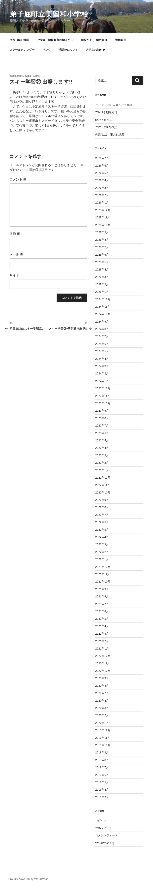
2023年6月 (102, 433)
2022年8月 (102, 507)
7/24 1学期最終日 (106, 112)
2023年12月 (102, 388)
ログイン (100, 820)
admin (36, 76)
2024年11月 (102, 306)
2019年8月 (102, 760)
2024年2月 (102, 373)
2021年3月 (102, 633)
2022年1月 (102, 559)
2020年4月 (102, 700)
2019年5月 (102, 782)
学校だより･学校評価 (94, 40)
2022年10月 (102, 492)
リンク (46, 49)
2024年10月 (102, 314)
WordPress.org (104, 842)
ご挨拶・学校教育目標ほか (53, 40)
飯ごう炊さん (103, 119)
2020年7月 (102, 693)
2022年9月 (102, 499)
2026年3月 (102, 187)
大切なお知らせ (95, 49)
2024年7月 (102, 336)
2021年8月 (102, 596)
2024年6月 (102, 343)
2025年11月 (102, 217)
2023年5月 (102, 440)
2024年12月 (102, 299)
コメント (18, 179)
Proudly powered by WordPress (28, 878)
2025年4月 (102, 269)
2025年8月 (102, 239)
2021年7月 (102, 604)
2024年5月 (102, 351)
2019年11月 (102, 737)
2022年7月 (102, 514)
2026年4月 (102, 180)
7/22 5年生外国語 (106, 127)
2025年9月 (102, 232)
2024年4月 (102, 358)
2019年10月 (102, 745)
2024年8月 (102, 329)
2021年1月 (102, 648)
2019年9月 (102, 752)
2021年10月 (102, 581)
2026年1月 (102, 202)
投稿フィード (103, 828)
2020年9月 (102, 678)
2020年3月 (102, 708)
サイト (14, 275)
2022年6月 (102, 522)
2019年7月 (102, 767)
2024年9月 (102, 321)
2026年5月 (102, 172)
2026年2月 (102, 195)
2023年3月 (102, 455)
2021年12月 (102, 566)
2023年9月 (102, 410)
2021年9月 (102, 589)
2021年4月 (102, 626)
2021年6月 (102, 611)
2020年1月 (102, 722)
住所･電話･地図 (19, 40)
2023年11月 (102, 395)
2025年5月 (102, 262)
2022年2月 (102, 552)
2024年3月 (102, 366)
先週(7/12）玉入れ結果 (109, 134)
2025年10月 (102, 225)
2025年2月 (102, 284)
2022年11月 (102, 485)
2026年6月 (102, 165)
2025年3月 (102, 276)
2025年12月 (102, 210)
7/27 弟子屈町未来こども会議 (113, 105)
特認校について (68, 49)
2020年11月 (102, 663)
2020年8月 (102, 685)
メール (16, 254)
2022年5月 (102, 529)
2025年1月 (102, 291)
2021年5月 (102, 618)
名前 (15, 233)
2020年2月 (102, 715)
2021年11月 (102, 574)
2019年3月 (102, 797)
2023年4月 (102, 447)
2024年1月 (102, 381)
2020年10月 (102, 670)
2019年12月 (102, 730)
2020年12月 (102, 655)
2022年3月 (102, 544)
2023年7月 (102, 425)
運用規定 (120, 40)
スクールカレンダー (22, 49)
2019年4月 (102, 789)
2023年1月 (102, 470)
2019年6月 (102, 775)
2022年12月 (102, 477)
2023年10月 (102, 403)
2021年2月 (102, 641)
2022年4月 (102, 537)
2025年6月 (102, 254)
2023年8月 (102, 418)
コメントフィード (106, 835)
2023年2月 (102, 462)
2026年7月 (102, 158)
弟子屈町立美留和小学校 (49, 14)
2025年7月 (102, 247)
